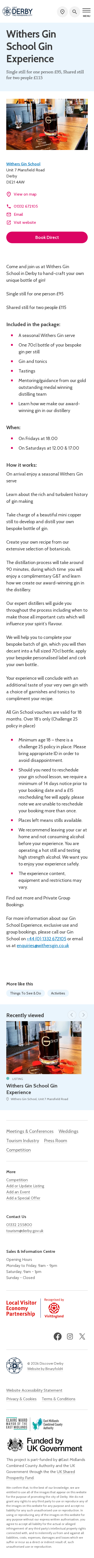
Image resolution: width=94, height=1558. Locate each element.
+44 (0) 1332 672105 (46, 939)
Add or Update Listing (25, 1185)
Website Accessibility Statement (34, 1390)
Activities (58, 993)
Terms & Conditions (58, 1398)
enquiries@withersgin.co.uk (43, 945)
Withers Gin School (23, 164)
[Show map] (62, 11)
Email (18, 214)
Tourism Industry (22, 1140)
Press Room (55, 1140)
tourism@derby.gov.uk (24, 1230)
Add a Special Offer (23, 1198)
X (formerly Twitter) (82, 1336)
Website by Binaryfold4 (45, 1368)
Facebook (57, 1336)
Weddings (68, 1131)
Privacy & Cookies (21, 1398)
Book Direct (47, 237)
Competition (18, 1150)
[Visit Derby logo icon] (14, 1366)
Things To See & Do (25, 993)
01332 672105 (26, 206)
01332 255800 (19, 1224)
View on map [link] (25, 194)
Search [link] (74, 11)
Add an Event (18, 1192)
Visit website (25, 222)
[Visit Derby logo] (18, 12)
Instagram (69, 1336)
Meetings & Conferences (30, 1131)
